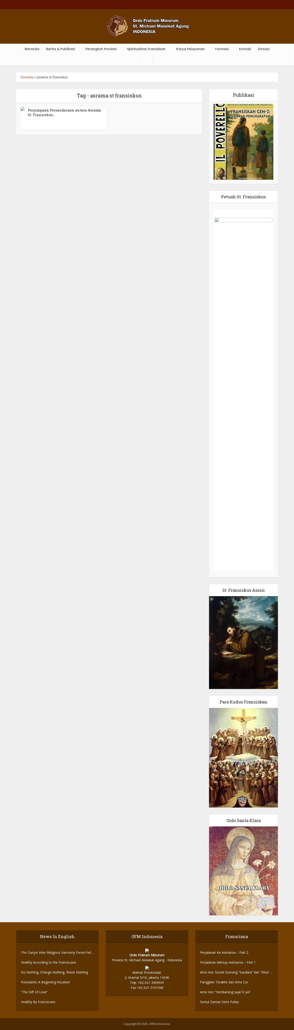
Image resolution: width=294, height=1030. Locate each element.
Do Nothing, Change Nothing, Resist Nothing (54, 972)
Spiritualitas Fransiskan (146, 49)
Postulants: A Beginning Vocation (45, 982)
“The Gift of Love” (34, 992)
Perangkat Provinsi (100, 49)
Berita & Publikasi (60, 49)
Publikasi (243, 95)
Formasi (222, 49)
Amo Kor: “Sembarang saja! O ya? (225, 992)
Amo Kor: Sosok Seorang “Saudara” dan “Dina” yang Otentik (234, 972)
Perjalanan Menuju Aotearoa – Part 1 (228, 962)
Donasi (263, 49)
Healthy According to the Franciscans (48, 962)
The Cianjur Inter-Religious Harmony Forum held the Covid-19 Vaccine (57, 952)
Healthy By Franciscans (38, 1002)
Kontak (245, 49)
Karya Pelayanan (190, 49)
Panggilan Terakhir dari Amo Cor (224, 982)
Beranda (32, 49)
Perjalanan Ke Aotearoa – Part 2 (224, 952)
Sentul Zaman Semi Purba (219, 1002)
